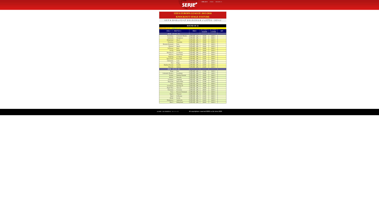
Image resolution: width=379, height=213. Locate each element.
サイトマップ (175, 111)
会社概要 (159, 111)
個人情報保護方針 (167, 111)
